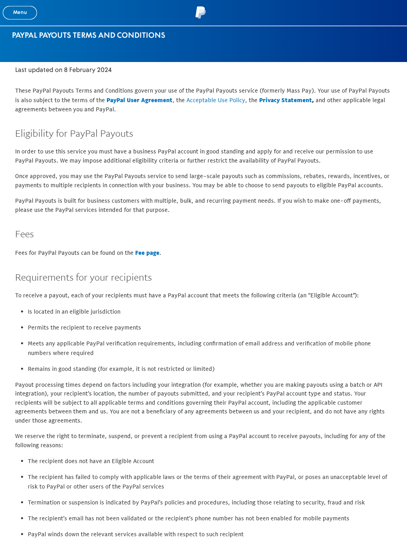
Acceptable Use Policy (215, 100)
